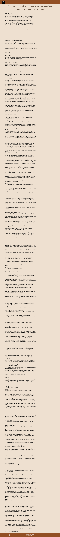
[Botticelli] (3, 2)
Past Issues (30, 2)
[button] (44, 2)
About (42, 2)
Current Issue (23, 2)
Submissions (37, 2)
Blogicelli (17, 2)
